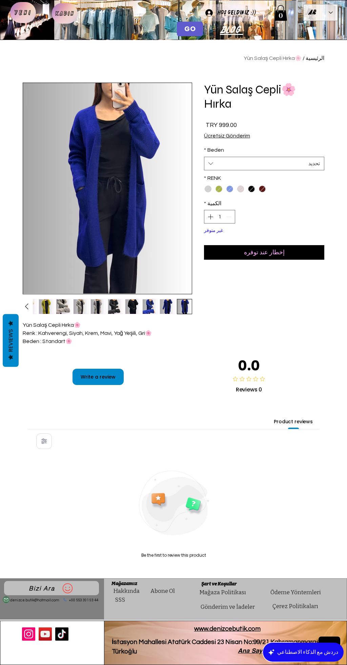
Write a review (98, 376)
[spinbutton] (220, 216)
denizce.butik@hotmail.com (34, 600)
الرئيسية (315, 58)
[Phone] (65, 599)
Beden (214, 150)
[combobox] (264, 163)
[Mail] (6, 599)
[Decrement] (229, 216)
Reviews (11, 340)
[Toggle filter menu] (44, 441)
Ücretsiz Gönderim (227, 135)
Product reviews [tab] (293, 421)
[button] (280, 13)
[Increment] (210, 216)
